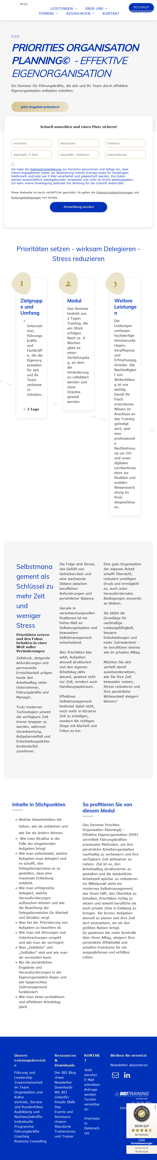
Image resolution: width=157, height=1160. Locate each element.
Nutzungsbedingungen (26, 197)
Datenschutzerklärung (46, 169)
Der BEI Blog (65, 1072)
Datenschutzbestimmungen (114, 192)
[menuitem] (63, 8)
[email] (115, 1075)
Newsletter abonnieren (129, 1065)
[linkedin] (127, 1075)
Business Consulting (30, 1141)
